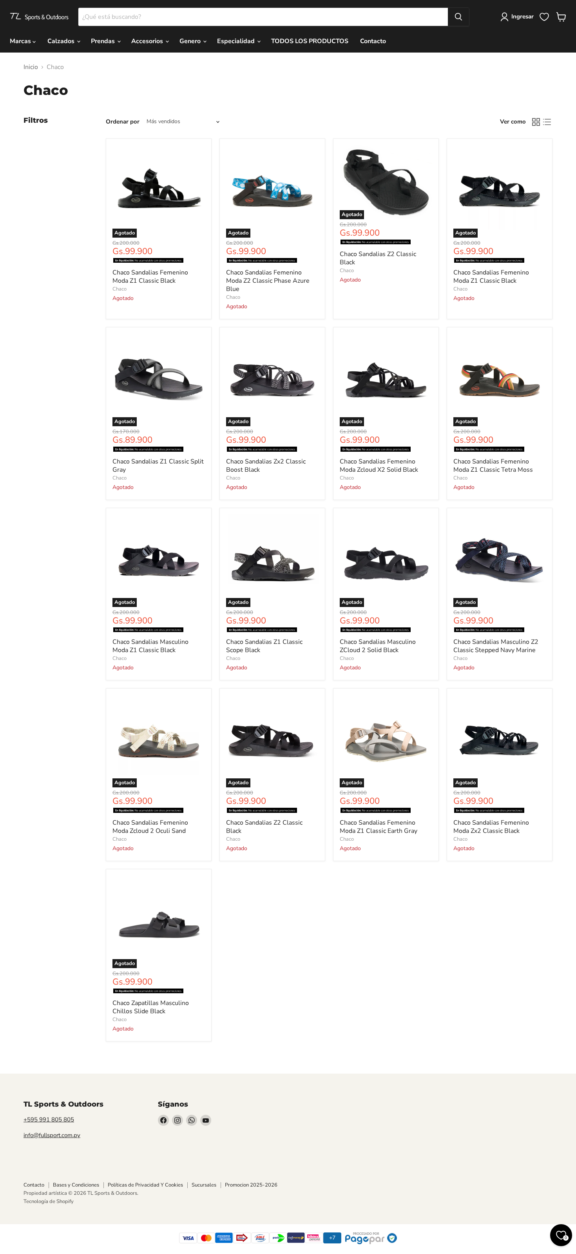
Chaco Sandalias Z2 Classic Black (378, 258)
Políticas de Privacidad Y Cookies (145, 1185)
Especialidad (236, 41)
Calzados (61, 41)
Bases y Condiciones (76, 1185)
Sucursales (204, 1185)
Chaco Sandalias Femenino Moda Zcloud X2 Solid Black (379, 465)
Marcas (21, 41)
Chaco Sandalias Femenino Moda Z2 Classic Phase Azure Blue (268, 280)
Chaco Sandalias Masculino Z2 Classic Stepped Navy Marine (495, 646)
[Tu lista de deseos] (544, 17)
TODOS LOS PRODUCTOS (309, 41)
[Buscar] (458, 17)
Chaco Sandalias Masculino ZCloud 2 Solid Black (378, 646)
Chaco (119, 289)
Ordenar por (122, 121)
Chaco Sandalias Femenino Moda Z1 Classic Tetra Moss (493, 465)
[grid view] (536, 121)
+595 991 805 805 (49, 1119)
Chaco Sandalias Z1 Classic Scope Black (264, 646)
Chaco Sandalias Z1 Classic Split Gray (158, 465)
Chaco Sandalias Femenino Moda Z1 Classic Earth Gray (378, 826)
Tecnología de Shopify (49, 1201)
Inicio (31, 67)
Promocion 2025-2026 (251, 1185)
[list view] (547, 121)
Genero (190, 41)
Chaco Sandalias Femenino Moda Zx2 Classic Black (491, 826)
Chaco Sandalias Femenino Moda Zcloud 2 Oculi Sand (150, 826)
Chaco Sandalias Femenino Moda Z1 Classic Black (150, 276)
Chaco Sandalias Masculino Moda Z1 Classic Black (150, 646)
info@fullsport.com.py (52, 1135)
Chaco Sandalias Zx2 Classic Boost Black (266, 465)
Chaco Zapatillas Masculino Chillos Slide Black (150, 1007)
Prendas (103, 41)
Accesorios (148, 41)
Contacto (373, 41)
